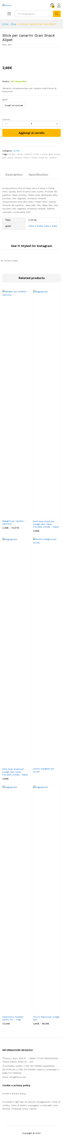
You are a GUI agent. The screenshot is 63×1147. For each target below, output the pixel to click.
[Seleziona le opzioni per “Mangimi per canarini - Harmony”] (12, 516)
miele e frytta (30, 157)
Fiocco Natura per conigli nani (46, 1018)
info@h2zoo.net (17, 1077)
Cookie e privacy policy (14, 1093)
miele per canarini (48, 157)
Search (57, 14)
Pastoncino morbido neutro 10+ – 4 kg (12, 1018)
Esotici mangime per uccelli (43, 770)
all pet (12, 154)
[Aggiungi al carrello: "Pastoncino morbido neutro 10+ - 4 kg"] (12, 1011)
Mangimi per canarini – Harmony (14, 522)
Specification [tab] (38, 174)
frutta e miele (40, 154)
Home (5, 24)
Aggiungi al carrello (31, 132)
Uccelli (16, 150)
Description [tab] (13, 174)
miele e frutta (35, 226)
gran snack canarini (12, 157)
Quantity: (6, 119)
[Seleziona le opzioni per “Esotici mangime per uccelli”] (43, 763)
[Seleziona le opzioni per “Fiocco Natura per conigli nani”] (43, 1011)
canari (20, 154)
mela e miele (50, 226)
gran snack (54, 154)
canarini (28, 154)
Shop (13, 24)
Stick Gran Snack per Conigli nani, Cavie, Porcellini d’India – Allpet (46, 524)
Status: (6, 81)
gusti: (5, 99)
